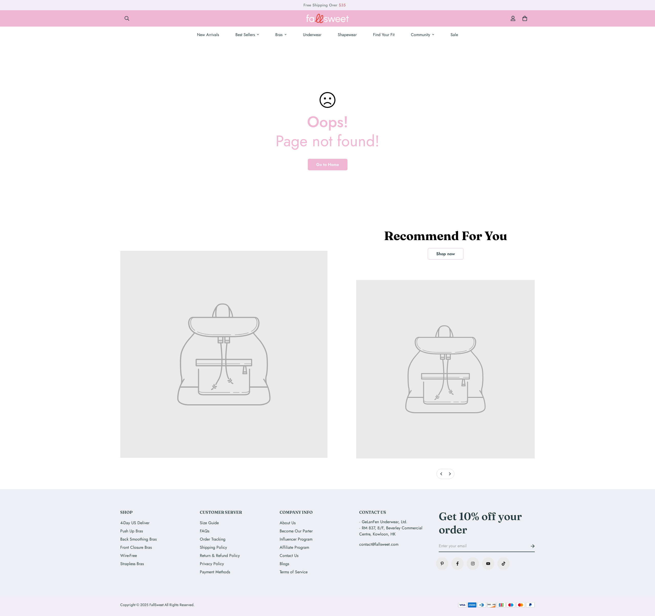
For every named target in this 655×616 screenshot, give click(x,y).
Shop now (445, 254)
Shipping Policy (213, 547)
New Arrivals (208, 35)
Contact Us (289, 555)
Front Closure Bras (136, 547)
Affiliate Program (294, 547)
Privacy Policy (212, 564)
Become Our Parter (296, 531)
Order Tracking (212, 539)
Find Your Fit (384, 35)
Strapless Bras (132, 564)
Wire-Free (128, 555)
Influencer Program (296, 539)
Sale (454, 35)
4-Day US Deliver (134, 523)
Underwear (312, 35)
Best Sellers (245, 35)
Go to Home (327, 164)
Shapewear (347, 35)
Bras (278, 35)
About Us (288, 523)
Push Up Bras (131, 531)
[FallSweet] (327, 18)
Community (420, 35)
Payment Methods (215, 572)
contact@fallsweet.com (378, 544)
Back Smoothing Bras (138, 539)
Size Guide (209, 523)
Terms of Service (294, 572)
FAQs (204, 531)
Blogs (284, 564)
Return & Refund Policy (220, 555)
